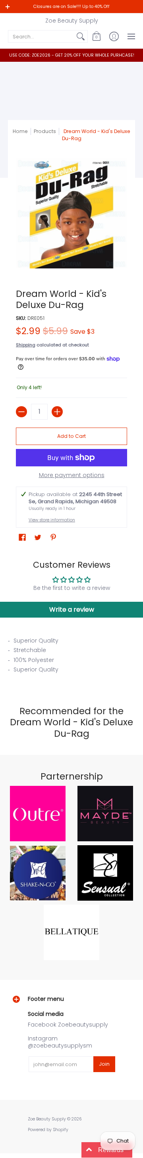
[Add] (57, 411)
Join (104, 1064)
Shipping (25, 345)
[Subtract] (21, 411)
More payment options (71, 475)
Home (20, 131)
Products (45, 131)
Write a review (71, 609)
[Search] (80, 36)
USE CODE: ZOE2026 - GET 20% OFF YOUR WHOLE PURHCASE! (71, 55)
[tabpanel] (71, 657)
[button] (96, 36)
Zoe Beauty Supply (71, 21)
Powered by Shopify (48, 1130)
